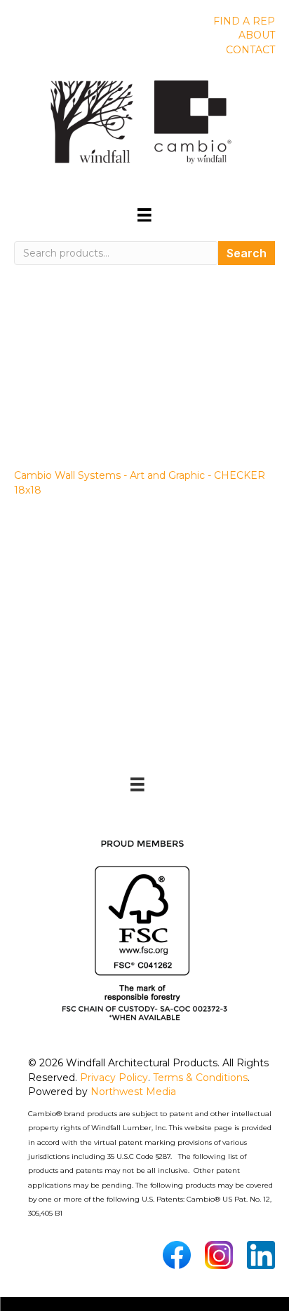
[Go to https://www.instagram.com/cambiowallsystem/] (219, 1255)
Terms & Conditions (200, 1077)
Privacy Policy (114, 1077)
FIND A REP (244, 21)
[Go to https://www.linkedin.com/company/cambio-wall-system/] (261, 1255)
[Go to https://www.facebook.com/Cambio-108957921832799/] (177, 1255)
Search (247, 253)
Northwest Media (133, 1091)
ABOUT (256, 35)
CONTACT (250, 49)
